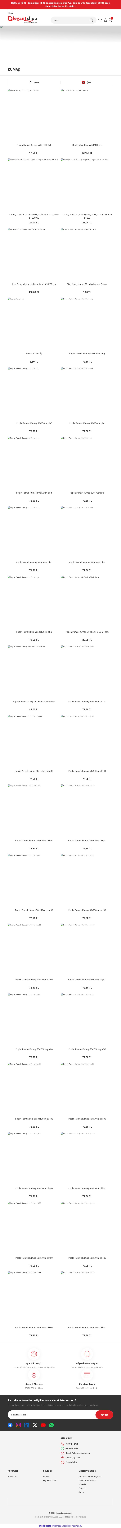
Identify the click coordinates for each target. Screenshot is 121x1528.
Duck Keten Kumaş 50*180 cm (87, 145)
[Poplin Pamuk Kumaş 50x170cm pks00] (87, 1089)
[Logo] (22, 20)
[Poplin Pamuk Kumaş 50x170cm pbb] (87, 532)
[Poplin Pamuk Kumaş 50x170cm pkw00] (34, 741)
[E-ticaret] (60, 1526)
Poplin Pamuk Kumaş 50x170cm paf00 (87, 1049)
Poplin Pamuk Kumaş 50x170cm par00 (34, 979)
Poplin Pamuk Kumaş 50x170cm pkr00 (34, 1188)
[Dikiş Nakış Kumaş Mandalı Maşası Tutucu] (87, 254)
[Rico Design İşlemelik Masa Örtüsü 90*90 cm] (34, 254)
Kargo (81, 1492)
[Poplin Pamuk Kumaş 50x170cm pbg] (87, 324)
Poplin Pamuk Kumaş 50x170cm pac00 (34, 1118)
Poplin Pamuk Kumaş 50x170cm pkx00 (87, 701)
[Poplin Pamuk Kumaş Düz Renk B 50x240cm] (87, 602)
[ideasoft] (45, 1526)
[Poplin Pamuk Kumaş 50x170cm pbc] (34, 532)
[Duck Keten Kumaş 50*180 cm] (87, 115)
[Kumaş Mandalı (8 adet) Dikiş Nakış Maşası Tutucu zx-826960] (34, 184)
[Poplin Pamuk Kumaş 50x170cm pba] (34, 602)
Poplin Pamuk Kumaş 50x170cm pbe (87, 423)
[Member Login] (105, 20)
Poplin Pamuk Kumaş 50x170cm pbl (87, 492)
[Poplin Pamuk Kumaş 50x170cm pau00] (34, 880)
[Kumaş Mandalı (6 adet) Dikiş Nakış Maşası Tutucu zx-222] (87, 184)
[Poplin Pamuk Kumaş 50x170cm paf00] (87, 1019)
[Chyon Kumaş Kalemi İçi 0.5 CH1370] (34, 115)
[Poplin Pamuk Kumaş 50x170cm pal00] (34, 1019)
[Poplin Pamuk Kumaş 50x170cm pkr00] (34, 1158)
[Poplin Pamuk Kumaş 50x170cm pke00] (87, 1228)
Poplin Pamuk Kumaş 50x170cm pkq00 (87, 840)
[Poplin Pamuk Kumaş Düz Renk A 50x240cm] (34, 671)
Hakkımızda (13, 1476)
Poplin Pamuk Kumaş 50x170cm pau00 (34, 910)
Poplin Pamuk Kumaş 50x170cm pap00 (87, 979)
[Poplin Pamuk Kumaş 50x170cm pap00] (87, 950)
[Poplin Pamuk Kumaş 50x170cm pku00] (34, 810)
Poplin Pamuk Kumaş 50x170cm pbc (34, 562)
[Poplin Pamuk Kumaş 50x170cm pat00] (87, 880)
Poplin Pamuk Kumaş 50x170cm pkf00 (34, 1257)
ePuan (46, 1476)
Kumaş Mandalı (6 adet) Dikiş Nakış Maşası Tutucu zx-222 (87, 216)
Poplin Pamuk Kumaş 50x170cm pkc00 (34, 1327)
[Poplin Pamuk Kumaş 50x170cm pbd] (34, 463)
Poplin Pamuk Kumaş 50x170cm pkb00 (87, 1327)
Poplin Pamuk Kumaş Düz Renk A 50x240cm (34, 701)
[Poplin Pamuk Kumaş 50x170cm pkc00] (34, 1297)
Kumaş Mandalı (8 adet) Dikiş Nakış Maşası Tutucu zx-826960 (34, 216)
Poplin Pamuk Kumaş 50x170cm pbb (87, 562)
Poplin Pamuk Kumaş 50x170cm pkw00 (34, 771)
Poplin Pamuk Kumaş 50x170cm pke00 (87, 1257)
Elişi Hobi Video (50, 1480)
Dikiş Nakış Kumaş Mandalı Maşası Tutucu (87, 284)
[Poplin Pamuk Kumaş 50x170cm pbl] (87, 463)
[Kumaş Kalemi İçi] (34, 324)
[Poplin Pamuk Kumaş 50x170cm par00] (34, 950)
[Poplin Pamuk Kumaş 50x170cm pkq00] (87, 810)
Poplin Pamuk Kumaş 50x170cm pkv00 (87, 771)
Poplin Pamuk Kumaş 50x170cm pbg (87, 353)
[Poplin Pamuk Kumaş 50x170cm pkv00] (87, 741)
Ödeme (82, 1488)
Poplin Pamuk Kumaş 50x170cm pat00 (87, 910)
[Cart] (110, 20)
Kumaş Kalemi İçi (34, 353)
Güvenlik (82, 1484)
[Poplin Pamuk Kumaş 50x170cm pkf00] (34, 1228)
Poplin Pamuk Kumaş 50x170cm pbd (34, 492)
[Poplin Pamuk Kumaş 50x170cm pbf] (34, 393)
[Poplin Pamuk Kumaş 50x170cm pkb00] (87, 1297)
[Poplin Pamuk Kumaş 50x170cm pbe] (87, 393)
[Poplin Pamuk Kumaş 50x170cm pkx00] (87, 671)
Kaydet (104, 1414)
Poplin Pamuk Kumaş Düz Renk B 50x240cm (87, 631)
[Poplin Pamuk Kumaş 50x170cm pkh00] (87, 1158)
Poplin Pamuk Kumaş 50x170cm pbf (33, 423)
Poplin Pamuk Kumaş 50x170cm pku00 (34, 840)
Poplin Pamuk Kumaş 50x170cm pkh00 (87, 1188)
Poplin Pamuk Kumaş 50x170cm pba (34, 631)
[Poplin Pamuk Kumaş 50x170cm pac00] (34, 1089)
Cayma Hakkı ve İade (87, 1480)
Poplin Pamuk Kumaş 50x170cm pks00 (87, 1118)
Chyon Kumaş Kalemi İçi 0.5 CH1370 (34, 145)
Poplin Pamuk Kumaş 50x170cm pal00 (34, 1049)
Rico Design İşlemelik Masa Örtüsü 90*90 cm (34, 284)
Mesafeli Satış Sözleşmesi (90, 1476)
